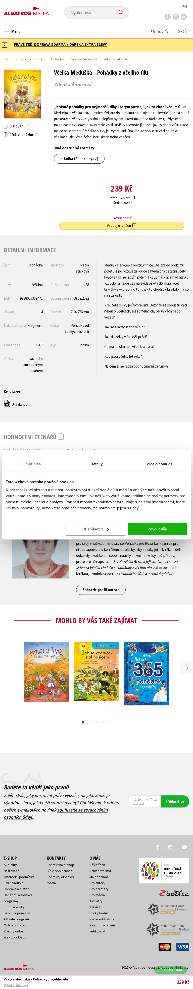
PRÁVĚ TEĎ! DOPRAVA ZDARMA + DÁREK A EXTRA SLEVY (60, 44)
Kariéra (94, 907)
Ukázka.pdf (16, 404)
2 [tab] (89, 722)
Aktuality (10, 865)
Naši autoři (11, 871)
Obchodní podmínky (19, 877)
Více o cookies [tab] (159, 464)
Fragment (35, 325)
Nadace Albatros (101, 919)
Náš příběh (97, 865)
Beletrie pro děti (32, 59)
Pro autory (97, 883)
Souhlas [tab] (33, 464)
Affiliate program (16, 919)
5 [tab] (110, 722)
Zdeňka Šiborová (72, 84)
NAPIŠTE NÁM (173, 969)
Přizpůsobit (92, 529)
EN (184, 6)
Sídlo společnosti (60, 871)
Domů (8, 59)
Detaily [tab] (96, 464)
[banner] (26, 9)
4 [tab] (103, 722)
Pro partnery (99, 889)
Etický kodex (99, 913)
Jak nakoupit (13, 883)
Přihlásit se (175, 801)
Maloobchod (98, 877)
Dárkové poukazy (17, 913)
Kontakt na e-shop (60, 865)
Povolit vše (157, 529)
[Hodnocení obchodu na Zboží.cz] (171, 891)
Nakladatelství (100, 871)
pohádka (36, 265)
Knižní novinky (14, 907)
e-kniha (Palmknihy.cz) (79, 158)
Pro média (97, 895)
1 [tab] (83, 722)
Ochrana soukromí (17, 925)
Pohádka (57, 59)
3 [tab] (96, 722)
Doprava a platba (16, 889)
